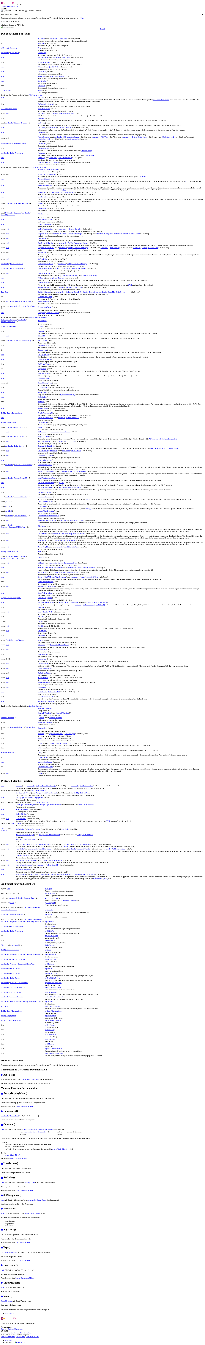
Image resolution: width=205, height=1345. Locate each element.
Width (40, 621)
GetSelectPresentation (45, 268)
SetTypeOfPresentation (45, 418)
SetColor (41, 67)
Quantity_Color (54, 67)
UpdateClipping (21, 814)
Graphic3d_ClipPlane (68, 540)
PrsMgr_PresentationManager (72, 234)
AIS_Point (41, 39)
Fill (17, 844)
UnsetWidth (42, 631)
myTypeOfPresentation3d (53, 1011)
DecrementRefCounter (45, 767)
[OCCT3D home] (7, 5)
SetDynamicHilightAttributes (47, 451)
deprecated (4, 830)
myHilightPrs (49, 931)
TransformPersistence (45, 465)
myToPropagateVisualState (54, 1053)
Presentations (42, 321)
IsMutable (41, 331)
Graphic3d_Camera (76, 520)
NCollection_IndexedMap (89, 292)
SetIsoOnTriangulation (45, 593)
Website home (5, 1333)
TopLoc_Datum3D (20, 478)
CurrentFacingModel (45, 598)
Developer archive (17, 1333)
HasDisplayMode (44, 345)
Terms (13, 1337)
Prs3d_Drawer (114, 248)
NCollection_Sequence (13, 213)
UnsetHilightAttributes (45, 455)
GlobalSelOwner (43, 301)
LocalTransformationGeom (47, 478)
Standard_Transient (20, 123)
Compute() (66, 846)
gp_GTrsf (8, 511)
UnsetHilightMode (44, 378)
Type (39, 48)
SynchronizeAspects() (100, 879)
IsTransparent (42, 654)
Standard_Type (30, 727)
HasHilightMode (43, 364)
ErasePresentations (44, 273)
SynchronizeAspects (44, 460)
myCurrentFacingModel (53, 1020)
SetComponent (43, 57)
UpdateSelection (43, 283)
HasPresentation (43, 148)
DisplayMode (42, 350)
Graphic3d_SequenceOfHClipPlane (13, 527)
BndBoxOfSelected (44, 292)
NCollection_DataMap (38, 874)
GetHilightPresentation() (70, 275)
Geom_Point (63, 39)
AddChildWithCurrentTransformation (50, 568)
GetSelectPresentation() (89, 275)
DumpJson (41, 162)
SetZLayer (41, 278)
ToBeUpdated (42, 388)
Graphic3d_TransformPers (23, 465)
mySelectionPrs (50, 926)
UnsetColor (41, 71)
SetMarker (41, 76)
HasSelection (42, 208)
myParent (48, 950)
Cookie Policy (20, 1337)
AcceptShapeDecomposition (47, 174)
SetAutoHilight (43, 259)
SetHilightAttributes (44, 441)
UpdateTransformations (45, 229)
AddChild (41, 563)
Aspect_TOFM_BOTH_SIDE (96, 602)
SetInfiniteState (43, 408)
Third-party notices (32, 1337)
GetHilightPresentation (45, 264)
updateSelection (21, 819)
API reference (18, 1329)
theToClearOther (50, 945)
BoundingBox (42, 586)
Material (40, 640)
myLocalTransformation (53, 987)
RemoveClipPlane (44, 547)
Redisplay (41, 97)
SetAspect (41, 158)
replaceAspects (21, 874)
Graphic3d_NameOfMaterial (15, 640)
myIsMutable (49, 1044)
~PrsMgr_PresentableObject (25, 839)
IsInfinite (41, 402)
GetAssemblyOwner (45, 307)
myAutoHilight (50, 940)
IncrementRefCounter (45, 762)
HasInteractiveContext (45, 104)
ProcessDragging (43, 137)
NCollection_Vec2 (168, 137)
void (2, 57)
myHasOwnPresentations (53, 1049)
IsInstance (41, 734)
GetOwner (41, 123)
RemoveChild (42, 572)
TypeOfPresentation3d (45, 413)
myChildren (49, 1001)
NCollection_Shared (72, 292)
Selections (41, 214)
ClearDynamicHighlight (46, 243)
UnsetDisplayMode (44, 359)
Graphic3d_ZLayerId (57, 278)
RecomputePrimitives (45, 179)
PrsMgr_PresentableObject (38, 317)
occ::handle (53, 39)
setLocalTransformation (24, 865)
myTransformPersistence (53, 983)
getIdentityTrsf (50, 903)
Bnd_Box (4, 292)
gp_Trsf (61, 483)
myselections (49, 922)
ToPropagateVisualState (46, 696)
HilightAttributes (43, 436)
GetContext (41, 144)
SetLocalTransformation (46, 483)
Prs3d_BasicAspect (65, 158)
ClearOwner (42, 132)
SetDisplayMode (43, 355)
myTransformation (51, 992)
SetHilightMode (43, 373)
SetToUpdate (42, 392)
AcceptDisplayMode (45, 62)
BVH (187, 181)
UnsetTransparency (44, 668)
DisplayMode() (86, 151)
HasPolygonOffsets (44, 673)
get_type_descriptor (51, 898)
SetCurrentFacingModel (46, 602)
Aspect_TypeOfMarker (57, 76)
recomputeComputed (23, 870)
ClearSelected (42, 238)
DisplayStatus (42, 422)
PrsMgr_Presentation (8, 322)
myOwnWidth (50, 1025)
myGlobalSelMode (51, 936)
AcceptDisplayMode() (59, 1149)
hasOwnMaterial (50, 1034)
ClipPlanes (41, 526)
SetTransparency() (89, 605)
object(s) (88, 499)
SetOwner (41, 128)
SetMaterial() (100, 605)
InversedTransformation (46, 511)
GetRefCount (42, 757)
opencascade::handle (17, 727)
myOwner (48, 914)
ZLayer (40, 326)
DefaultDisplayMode (45, 383)
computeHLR (20, 849)
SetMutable (41, 336)
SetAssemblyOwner (44, 287)
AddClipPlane (42, 540)
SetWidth (41, 626)
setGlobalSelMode (22, 809)
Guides (3, 6)
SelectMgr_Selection (68, 192)
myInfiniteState (50, 1039)
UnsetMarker (42, 81)
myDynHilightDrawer (52, 978)
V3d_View (104, 137)
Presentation (42, 153)
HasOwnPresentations (45, 582)
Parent (40, 551)
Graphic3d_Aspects (63, 874)
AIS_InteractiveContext (161, 100)
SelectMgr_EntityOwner (139, 137)
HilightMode (42, 369)
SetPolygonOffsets (44, 682)
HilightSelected (43, 234)
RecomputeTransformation (47, 520)
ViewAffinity (42, 340)
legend (102, 29)
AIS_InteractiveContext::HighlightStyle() (163, 439)
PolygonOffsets (43, 678)
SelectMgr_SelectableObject (38, 167)
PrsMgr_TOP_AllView (82, 793)
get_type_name (50, 893)
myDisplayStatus (50, 1016)
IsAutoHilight (42, 252)
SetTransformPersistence (46, 471)
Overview (4, 1329)
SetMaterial (41, 645)
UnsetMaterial (42, 649)
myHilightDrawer (51, 973)
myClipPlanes (49, 964)
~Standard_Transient (45, 722)
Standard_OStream (52, 162)
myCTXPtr (49, 910)
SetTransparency (43, 664)
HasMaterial (42, 635)
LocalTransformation (45, 501)
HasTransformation (44, 492)
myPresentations (50, 954)
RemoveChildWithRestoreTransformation (52, 577)
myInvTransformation (52, 1006)
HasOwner (41, 118)
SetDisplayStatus (21, 797)
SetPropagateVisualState (46, 701)
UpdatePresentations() (67, 395)
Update (18, 823)
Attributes (41, 427)
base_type (48, 889)
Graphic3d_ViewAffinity (22, 340)
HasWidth (41, 616)
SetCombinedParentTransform (26, 860)
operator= (41, 718)
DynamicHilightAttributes (46, 446)
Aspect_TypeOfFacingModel (11, 598)
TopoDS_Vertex (6, 90)
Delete (40, 773)
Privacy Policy (6, 1337)
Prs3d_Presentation (16, 153)
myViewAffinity (50, 959)
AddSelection (42, 192)
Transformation (43, 506)
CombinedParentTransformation (48, 516)
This (39, 752)
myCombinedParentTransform (55, 997)
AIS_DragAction (74, 139)
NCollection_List (11, 556)
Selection (41, 203)
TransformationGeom (45, 497)
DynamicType (42, 728)
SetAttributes (42, 432)
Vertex (40, 90)
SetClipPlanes (42, 534)
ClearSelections (43, 197)
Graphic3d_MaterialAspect (59, 645)
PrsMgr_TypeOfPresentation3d (11, 413)
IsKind (40, 743)
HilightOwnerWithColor (46, 248)
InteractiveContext (44, 109)
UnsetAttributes (43, 687)
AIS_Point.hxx (10, 1313)
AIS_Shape (142, 176)
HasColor (41, 607)
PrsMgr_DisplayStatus (8, 422)
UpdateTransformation (45, 224)
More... (82, 18)
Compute (19, 786)
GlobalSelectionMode (45, 297)
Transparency (42, 659)
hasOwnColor (49, 1030)
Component (42, 53)
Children (41, 557)
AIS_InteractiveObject (36, 95)
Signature (41, 43)
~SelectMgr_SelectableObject (48, 169)
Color (40, 612)
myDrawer (48, 969)
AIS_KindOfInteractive (9, 48)
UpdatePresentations (34, 829)
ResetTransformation (45, 219)
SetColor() (78, 605)
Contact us (27, 1333)
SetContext (41, 113)
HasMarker (41, 86)
